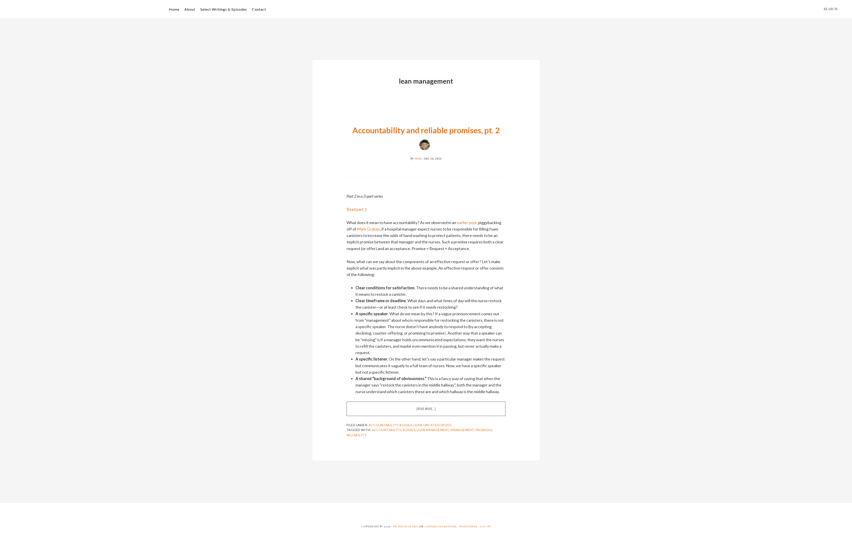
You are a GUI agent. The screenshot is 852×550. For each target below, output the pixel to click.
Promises (483, 430)
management (462, 430)
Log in (485, 526)
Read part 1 (357, 209)
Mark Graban (368, 229)
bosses (409, 430)
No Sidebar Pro (405, 526)
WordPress (468, 526)
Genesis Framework (440, 526)
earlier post (467, 222)
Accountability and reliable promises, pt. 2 (426, 130)
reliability (357, 435)
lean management (433, 430)
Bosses (406, 425)
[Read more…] (437, 411)
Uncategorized (437, 425)
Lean (418, 425)
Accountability (383, 425)
